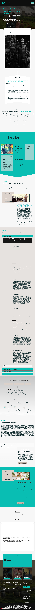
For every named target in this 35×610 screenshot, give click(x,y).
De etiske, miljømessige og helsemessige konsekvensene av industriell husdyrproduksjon (17, 537)
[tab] (8, 193)
